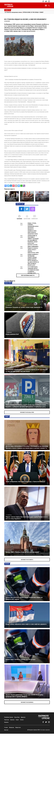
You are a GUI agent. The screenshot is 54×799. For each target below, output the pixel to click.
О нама (6, 727)
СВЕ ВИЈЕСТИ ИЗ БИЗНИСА (27, 702)
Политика (6, 719)
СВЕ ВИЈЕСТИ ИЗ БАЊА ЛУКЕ (27, 412)
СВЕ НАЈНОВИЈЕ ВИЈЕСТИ (27, 275)
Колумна (6, 722)
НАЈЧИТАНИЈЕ (27, 218)
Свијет (17, 719)
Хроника (12, 719)
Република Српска (8, 717)
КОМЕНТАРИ (34, 218)
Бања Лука (17, 717)
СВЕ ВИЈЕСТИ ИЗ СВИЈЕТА (27, 559)
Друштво (23, 717)
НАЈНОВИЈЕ (19, 218)
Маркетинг (18, 727)
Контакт (6, 730)
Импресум (11, 727)
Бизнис (22, 719)
